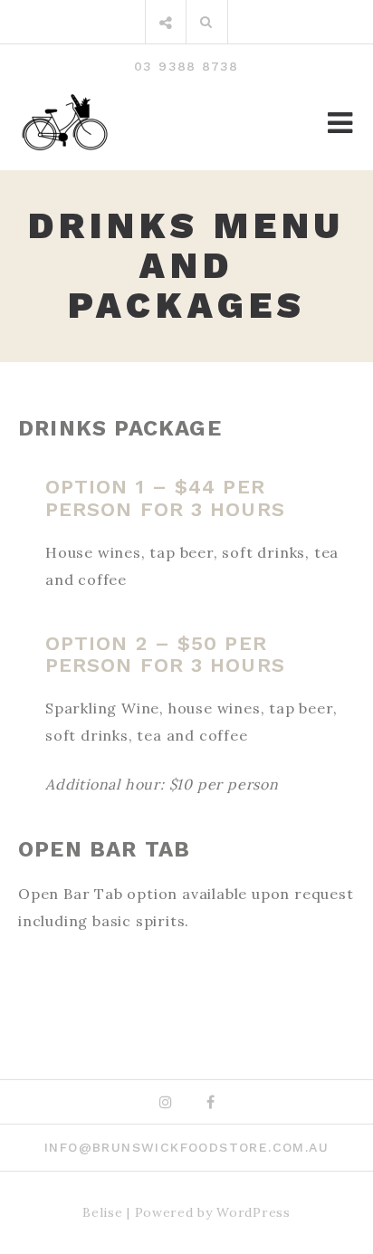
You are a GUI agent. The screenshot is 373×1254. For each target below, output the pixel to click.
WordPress (253, 1212)
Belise (102, 1212)
